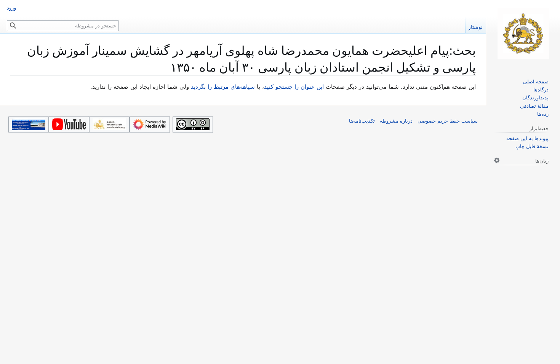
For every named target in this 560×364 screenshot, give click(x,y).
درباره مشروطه (396, 121)
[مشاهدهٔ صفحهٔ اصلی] (523, 33)
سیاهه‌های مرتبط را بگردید (223, 86)
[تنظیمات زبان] (497, 160)
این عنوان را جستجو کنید (294, 86)
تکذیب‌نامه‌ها (362, 121)
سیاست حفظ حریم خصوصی (448, 121)
